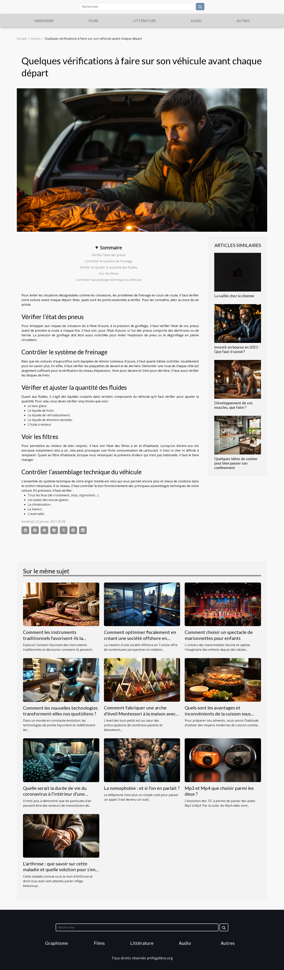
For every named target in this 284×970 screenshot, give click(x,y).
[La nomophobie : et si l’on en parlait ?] (142, 760)
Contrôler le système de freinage (108, 261)
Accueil (22, 38)
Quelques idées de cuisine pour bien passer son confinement (235, 463)
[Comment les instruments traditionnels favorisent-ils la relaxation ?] (61, 604)
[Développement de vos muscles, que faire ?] (237, 379)
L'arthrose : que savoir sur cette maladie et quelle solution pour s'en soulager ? (59, 869)
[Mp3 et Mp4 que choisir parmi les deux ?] (223, 760)
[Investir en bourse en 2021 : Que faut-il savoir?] (237, 323)
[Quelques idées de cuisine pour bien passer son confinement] (237, 435)
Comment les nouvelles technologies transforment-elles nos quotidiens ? (60, 710)
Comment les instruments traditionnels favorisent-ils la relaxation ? (53, 638)
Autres (243, 20)
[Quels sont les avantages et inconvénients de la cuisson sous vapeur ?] (223, 679)
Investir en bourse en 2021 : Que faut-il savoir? (237, 349)
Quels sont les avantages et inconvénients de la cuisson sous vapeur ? (218, 713)
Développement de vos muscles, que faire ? (233, 405)
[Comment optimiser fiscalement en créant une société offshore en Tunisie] (142, 604)
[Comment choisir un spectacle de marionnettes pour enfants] (223, 604)
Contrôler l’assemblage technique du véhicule (108, 280)
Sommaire (111, 247)
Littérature (144, 20)
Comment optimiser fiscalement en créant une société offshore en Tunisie (140, 638)
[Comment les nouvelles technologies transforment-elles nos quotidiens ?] (61, 679)
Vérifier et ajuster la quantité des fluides (108, 267)
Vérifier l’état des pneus (109, 255)
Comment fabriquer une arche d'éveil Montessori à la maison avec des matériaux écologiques (140, 713)
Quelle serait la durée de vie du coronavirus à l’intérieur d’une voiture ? (55, 794)
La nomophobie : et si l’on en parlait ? (142, 788)
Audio (196, 20)
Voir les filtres (109, 273)
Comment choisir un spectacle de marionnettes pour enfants (219, 635)
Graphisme (44, 20)
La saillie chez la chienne (234, 295)
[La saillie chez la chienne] (237, 272)
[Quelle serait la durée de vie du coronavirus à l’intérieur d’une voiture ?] (61, 760)
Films (93, 20)
